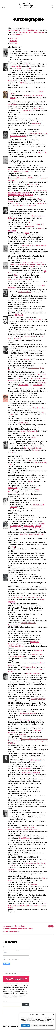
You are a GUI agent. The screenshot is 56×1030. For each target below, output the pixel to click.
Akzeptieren (25, 1025)
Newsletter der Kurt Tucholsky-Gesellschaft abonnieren (16, 979)
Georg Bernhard (34, 906)
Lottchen (30, 481)
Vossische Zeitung (30, 336)
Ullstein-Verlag (13, 488)
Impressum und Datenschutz (14, 926)
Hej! (13, 547)
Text (4, 957)
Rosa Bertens (36, 123)
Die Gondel (19, 315)
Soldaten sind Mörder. (16, 646)
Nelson (31, 267)
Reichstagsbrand (35, 760)
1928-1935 (13, 43)
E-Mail (4, 952)
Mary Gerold (42, 153)
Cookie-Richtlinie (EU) (11, 931)
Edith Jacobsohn (38, 408)
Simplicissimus (38, 108)
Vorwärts (11, 81)
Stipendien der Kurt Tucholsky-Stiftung (18, 929)
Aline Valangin (25, 720)
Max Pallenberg (23, 385)
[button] (53, 1014)
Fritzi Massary (37, 385)
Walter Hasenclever (29, 667)
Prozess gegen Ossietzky (28, 714)
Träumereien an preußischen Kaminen (34, 245)
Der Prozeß (42, 374)
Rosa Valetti (20, 264)
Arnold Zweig (32, 884)
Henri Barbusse (29, 526)
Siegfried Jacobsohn (34, 319)
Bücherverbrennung (25, 768)
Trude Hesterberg (30, 264)
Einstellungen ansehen (46, 1025)
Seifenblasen (38, 650)
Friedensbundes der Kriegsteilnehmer (20, 195)
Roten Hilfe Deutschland (29, 431)
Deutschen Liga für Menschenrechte (20, 279)
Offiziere (16, 275)
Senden (6, 963)
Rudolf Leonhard (23, 906)
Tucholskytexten (25, 32)
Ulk (27, 64)
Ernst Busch (22, 528)
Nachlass (11, 870)
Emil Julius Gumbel (14, 193)
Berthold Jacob (24, 838)
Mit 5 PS (33, 437)
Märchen (19, 68)
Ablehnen (34, 1025)
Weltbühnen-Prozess (33, 673)
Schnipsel (22, 735)
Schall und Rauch (41, 203)
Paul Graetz (34, 262)
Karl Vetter (25, 193)
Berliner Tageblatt (16, 66)
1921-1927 (13, 41)
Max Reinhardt (16, 203)
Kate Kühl (40, 264)
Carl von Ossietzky (40, 191)
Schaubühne (12, 104)
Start (14, 452)
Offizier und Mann (15, 178)
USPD (29, 222)
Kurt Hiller (18, 378)
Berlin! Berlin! (23, 423)
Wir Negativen (33, 184)
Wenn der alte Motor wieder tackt (23, 205)
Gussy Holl (26, 262)
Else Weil (23, 83)
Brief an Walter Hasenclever (30, 773)
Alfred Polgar (41, 383)
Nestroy (34, 216)
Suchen (4, 1002)
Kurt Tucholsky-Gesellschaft (15, 1026)
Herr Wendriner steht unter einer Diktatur (26, 597)
